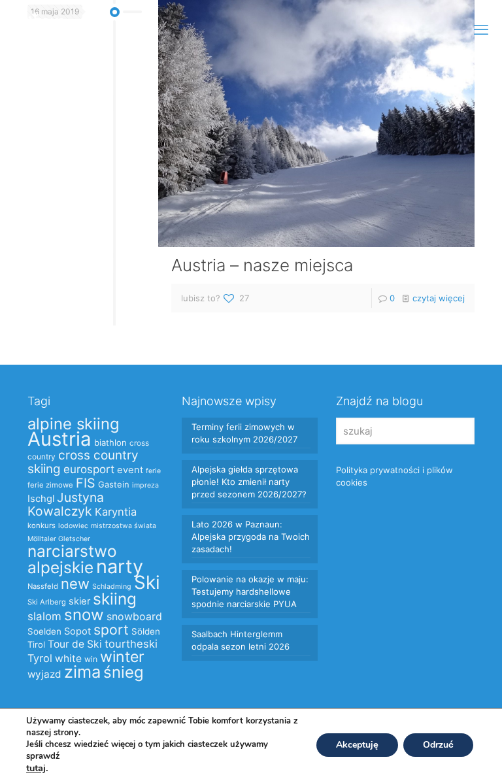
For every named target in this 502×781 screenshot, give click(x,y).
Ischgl (40, 499)
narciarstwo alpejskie (72, 559)
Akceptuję (357, 745)
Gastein (113, 484)
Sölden (145, 631)
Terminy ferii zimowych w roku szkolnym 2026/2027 (244, 433)
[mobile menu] (481, 29)
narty (119, 566)
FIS (85, 483)
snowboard (134, 616)
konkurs (41, 525)
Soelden (44, 631)
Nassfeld (42, 586)
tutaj (36, 768)
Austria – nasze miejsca (262, 265)
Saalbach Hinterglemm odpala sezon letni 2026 (241, 640)
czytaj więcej (438, 298)
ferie (153, 471)
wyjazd (44, 674)
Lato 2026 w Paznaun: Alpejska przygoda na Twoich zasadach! (251, 536)
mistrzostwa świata (123, 526)
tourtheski (131, 643)
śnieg (123, 672)
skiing (115, 598)
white (68, 658)
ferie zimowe (50, 485)
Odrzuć (438, 745)
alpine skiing (73, 423)
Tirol (36, 644)
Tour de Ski (75, 644)
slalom (44, 616)
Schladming (111, 586)
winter (122, 657)
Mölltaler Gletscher (58, 539)
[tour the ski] (40, 29)
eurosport (88, 469)
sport (111, 629)
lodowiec (73, 526)
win (90, 659)
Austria (59, 438)
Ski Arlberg (46, 602)
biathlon (110, 442)
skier (79, 601)
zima (82, 671)
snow (84, 614)
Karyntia (116, 511)
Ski (147, 582)
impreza (145, 485)
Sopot (77, 631)
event (130, 470)
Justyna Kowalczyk (65, 504)
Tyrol (39, 658)
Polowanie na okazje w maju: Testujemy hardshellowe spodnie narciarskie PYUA (250, 591)
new (75, 583)
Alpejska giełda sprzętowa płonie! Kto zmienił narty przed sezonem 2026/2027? (249, 481)
